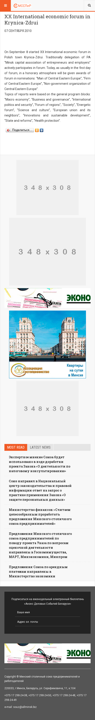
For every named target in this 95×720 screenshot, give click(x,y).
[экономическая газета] (47, 298)
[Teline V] (22, 5)
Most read (16, 447)
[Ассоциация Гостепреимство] (47, 344)
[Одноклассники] (37, 129)
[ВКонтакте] (41, 129)
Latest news (40, 447)
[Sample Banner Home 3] (47, 251)
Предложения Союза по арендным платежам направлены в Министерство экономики (38, 571)
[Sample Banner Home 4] (47, 408)
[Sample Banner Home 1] (47, 187)
